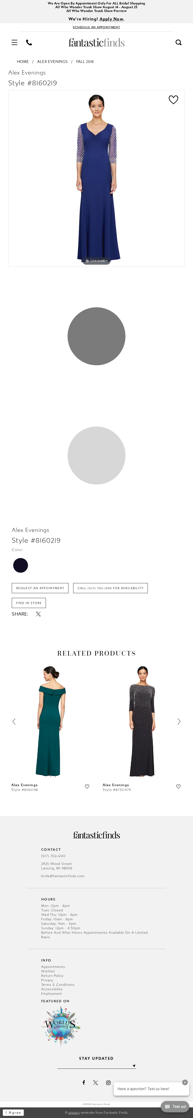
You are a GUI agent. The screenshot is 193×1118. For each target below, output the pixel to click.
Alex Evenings (52, 61)
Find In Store (29, 603)
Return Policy (52, 976)
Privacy (47, 980)
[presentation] (51, 721)
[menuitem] (14, 42)
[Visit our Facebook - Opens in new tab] (83, 1083)
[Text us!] (175, 1108)
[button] (14, 42)
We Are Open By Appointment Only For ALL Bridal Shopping (96, 3)
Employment (51, 994)
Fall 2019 (85, 61)
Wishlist (48, 971)
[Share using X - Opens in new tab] (38, 614)
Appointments (53, 967)
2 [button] (96, 456)
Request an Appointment (40, 588)
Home (23, 61)
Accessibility (52, 989)
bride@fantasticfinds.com (62, 876)
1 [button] (96, 336)
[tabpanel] (96, 178)
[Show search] (178, 42)
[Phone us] (29, 42)
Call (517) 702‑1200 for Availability (111, 588)
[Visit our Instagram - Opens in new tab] (108, 1082)
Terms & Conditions (58, 985)
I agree (13, 1112)
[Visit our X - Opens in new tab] (95, 1083)
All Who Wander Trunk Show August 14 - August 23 (96, 7)
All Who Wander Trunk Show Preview (96, 11)
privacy (74, 1112)
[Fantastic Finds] (96, 42)
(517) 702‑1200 (53, 856)
